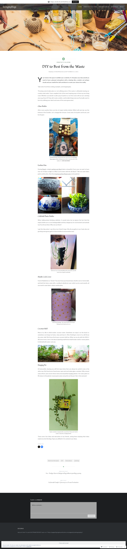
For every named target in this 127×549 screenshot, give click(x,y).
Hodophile (114, 6)
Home (80, 6)
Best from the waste (53, 460)
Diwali (44, 169)
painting (76, 460)
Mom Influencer (104, 6)
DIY (62, 460)
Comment (91, 516)
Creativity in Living (90, 6)
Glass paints (52, 159)
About (122, 6)
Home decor (68, 460)
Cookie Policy (29, 546)
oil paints (75, 157)
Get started (75, 1)
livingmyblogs (9, 6)
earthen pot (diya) (56, 169)
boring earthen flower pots (63, 174)
